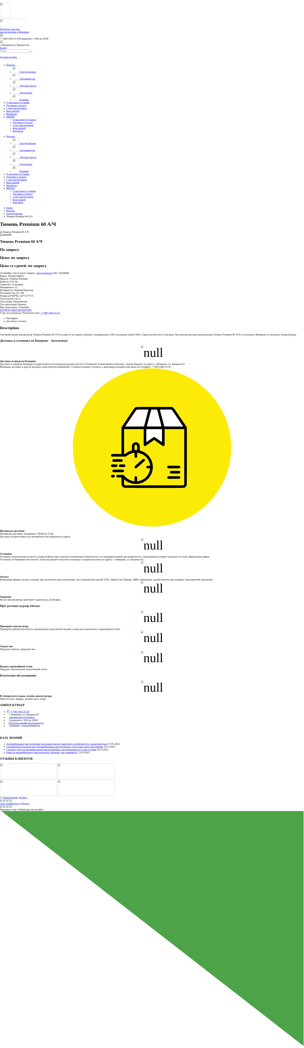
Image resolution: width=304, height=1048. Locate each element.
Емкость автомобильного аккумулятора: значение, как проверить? (42, 752)
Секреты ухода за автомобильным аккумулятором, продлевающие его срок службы (51, 749)
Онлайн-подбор (8, 57)
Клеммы (24, 99)
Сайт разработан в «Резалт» (15, 803)
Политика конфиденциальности (26, 723)
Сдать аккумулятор (16, 108)
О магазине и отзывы (17, 102)
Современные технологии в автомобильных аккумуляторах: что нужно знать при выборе (54, 746)
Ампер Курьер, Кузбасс (15, 797)
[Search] (31, 51)
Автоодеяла (25, 92)
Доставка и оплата (16, 105)
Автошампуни (27, 79)
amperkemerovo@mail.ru (22, 717)
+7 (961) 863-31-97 (50, 313)
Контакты (11, 114)
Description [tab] (12, 318)
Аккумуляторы (27, 72)
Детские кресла (27, 85)
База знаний (12, 111)
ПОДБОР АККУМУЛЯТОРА (16, 310)
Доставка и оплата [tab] (16, 321)
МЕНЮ (10, 116)
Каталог (10, 65)
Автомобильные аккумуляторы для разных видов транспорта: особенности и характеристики (57, 744)
